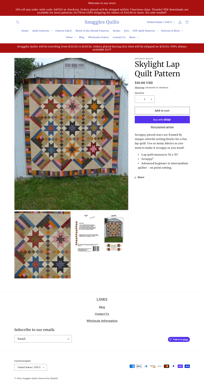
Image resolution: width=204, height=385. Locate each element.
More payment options (162, 127)
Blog (102, 307)
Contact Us (102, 314)
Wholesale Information (102, 320)
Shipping (139, 87)
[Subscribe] (68, 339)
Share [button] (141, 177)
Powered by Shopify (48, 378)
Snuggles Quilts (30, 378)
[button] (17, 22)
